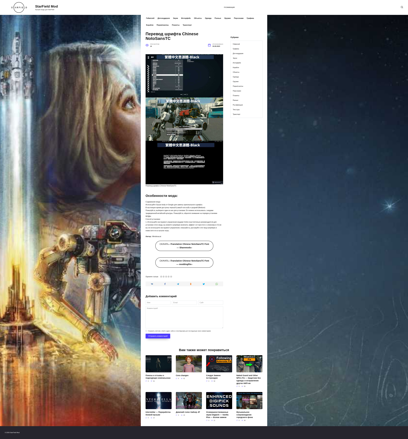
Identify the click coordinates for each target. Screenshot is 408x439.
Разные (218, 18)
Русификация (229, 7)
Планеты (176, 25)
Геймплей (150, 18)
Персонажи (239, 18)
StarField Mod (46, 6)
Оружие (227, 18)
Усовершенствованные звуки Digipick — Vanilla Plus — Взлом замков (217, 414)
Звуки (175, 18)
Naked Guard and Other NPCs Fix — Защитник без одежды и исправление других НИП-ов (248, 379)
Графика (250, 18)
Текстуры (236, 109)
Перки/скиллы (163, 25)
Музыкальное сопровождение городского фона (244, 414)
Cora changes (182, 375)
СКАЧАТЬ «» (184, 246)
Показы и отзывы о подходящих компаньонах (158, 376)
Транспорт (187, 25)
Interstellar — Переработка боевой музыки (158, 413)
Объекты (198, 18)
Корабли (149, 25)
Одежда (208, 18)
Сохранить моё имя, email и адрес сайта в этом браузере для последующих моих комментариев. (179, 331)
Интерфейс (186, 18)
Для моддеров (164, 18)
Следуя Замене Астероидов (213, 376)
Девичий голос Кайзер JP (188, 412)
